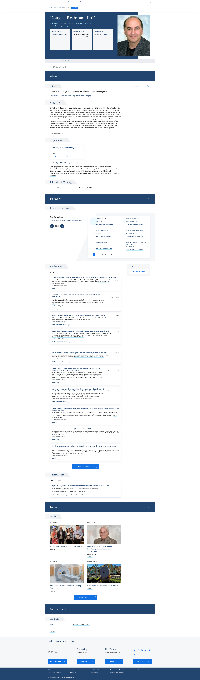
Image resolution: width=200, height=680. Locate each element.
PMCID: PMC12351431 (87, 356)
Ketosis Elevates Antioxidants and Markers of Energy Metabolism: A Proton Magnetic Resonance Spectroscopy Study (76, 369)
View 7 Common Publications (134, 249)
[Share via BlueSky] (60, 67)
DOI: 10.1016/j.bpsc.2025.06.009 (94, 377)
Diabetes (84, 495)
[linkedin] (145, 650)
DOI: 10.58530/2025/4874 (77, 453)
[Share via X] (51, 67)
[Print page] (65, 67)
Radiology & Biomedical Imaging (60, 34)
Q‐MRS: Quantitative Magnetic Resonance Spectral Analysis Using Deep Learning (78, 315)
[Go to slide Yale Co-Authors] (56, 226)
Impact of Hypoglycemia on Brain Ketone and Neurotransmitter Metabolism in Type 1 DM (80, 486)
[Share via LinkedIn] (57, 67)
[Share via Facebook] (54, 67)
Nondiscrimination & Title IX (117, 669)
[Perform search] (151, 2)
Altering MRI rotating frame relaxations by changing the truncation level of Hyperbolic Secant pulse (84, 277)
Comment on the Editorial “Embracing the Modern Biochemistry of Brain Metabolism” (79, 353)
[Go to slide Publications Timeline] (52, 226)
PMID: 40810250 (78, 356)
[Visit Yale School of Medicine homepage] (61, 641)
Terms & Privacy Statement (54, 672)
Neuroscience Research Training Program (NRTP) (69, 171)
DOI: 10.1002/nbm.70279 (84, 319)
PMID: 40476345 (72, 396)
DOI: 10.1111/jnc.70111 (94, 396)
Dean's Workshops (69, 167)
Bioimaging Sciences (56, 167)
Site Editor (71, 669)
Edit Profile (52, 631)
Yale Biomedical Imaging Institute (106, 173)
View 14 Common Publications (134, 224)
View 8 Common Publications (134, 236)
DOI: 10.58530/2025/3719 (58, 434)
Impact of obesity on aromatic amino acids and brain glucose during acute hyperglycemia (80, 331)
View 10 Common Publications (104, 236)
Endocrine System (75, 495)
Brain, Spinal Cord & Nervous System (61, 495)
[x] (134, 654)
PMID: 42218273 (87, 302)
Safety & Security (135, 669)
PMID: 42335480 (102, 281)
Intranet (50, 669)
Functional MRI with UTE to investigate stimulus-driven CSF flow (72, 429)
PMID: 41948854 (74, 319)
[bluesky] (134, 650)
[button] (134, 35)
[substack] (149, 650)
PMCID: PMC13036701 (62, 336)
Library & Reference (94, 672)
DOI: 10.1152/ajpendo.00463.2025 (76, 336)
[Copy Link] (149, 76)
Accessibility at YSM (94, 669)
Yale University (72, 672)
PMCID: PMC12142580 (82, 396)
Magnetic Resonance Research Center (79, 169)
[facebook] (138, 650)
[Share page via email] (63, 67)
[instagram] (141, 650)
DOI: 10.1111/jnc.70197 (99, 356)
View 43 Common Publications (104, 224)
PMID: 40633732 (82, 377)
